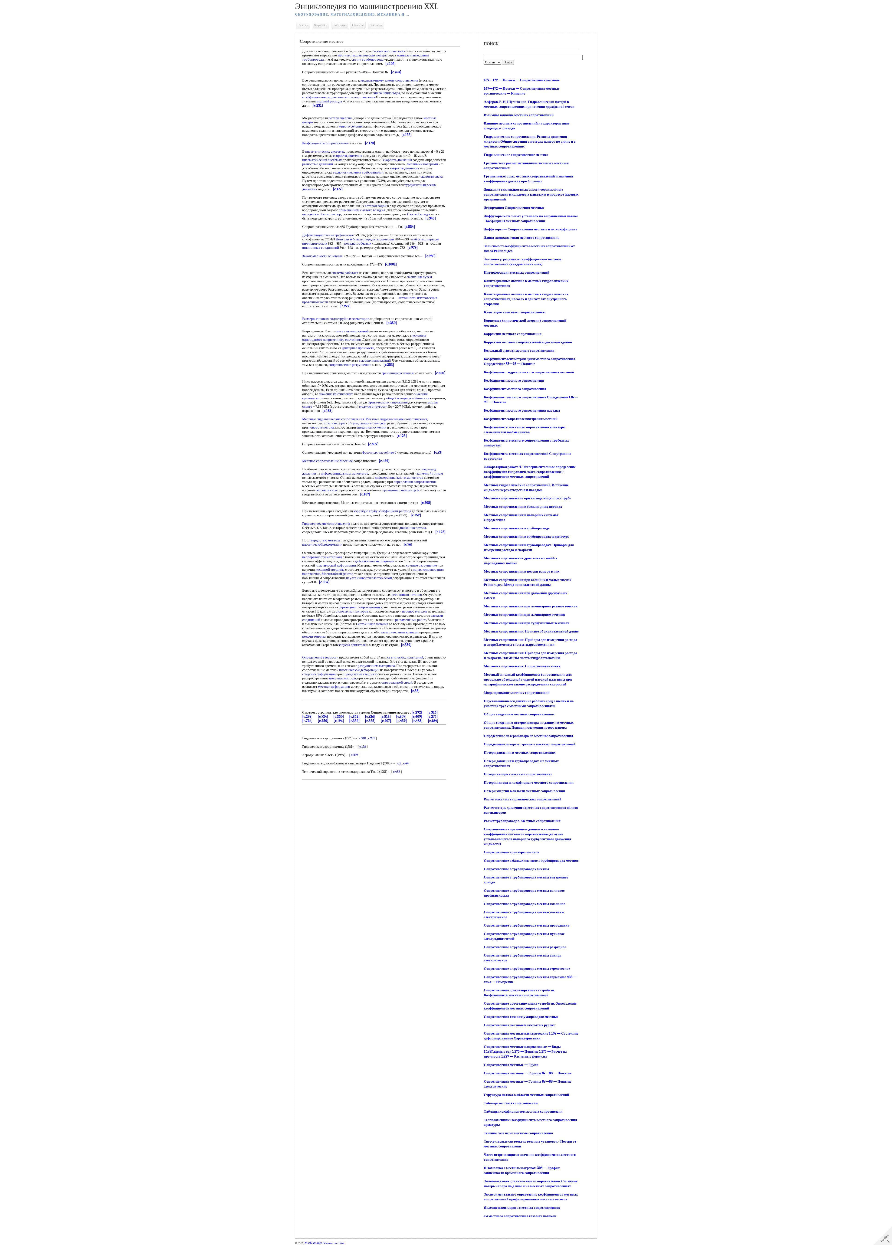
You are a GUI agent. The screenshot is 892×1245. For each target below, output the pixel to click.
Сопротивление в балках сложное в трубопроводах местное (531, 860)
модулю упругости (373, 406)
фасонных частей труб (379, 452)
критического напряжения (388, 402)
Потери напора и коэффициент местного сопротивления (529, 782)
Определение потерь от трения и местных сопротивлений (529, 744)
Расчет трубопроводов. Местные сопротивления (522, 821)
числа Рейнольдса (386, 93)
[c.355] (370, 721)
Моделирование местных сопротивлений (517, 693)
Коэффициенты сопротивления (325, 143)
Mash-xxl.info (313, 1243)
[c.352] (354, 716)
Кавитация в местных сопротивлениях (515, 312)
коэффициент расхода (394, 511)
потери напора (334, 423)
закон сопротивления (389, 51)
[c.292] (417, 712)
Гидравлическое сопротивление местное (516, 155)
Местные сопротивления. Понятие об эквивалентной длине (531, 631)
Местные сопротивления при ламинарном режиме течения (530, 606)
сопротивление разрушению (349, 365)
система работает (344, 273)
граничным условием (398, 373)
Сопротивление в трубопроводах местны (516, 869)
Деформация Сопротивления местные (514, 208)
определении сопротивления (415, 482)
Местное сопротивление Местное (327, 461)
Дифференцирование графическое (328, 235)
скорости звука (431, 176)
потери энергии (340, 118)
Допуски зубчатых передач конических (365, 239)
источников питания (406, 595)
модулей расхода (329, 101)
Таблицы (339, 25)
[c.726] (370, 716)
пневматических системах (325, 151)
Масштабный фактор (338, 574)
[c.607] (401, 716)
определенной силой (396, 682)
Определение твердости (320, 657)
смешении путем (419, 277)
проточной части (315, 302)
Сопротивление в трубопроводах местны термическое (527, 969)
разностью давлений (317, 164)
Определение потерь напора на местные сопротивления (528, 736)
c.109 (354, 755)
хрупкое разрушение (421, 565)
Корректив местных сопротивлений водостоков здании (528, 342)
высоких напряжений (375, 360)
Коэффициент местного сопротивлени (514, 380)
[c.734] (323, 716)
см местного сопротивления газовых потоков (520, 1216)
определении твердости (360, 674)
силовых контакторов (352, 611)
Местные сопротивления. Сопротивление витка (522, 666)
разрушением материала (376, 666)
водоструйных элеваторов (349, 319)
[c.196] (339, 721)
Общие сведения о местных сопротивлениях (519, 714)
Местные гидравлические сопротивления (333, 419)
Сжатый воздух (418, 214)
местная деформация (334, 687)
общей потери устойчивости (408, 398)
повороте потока (321, 427)
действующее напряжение (374, 561)
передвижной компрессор (321, 214)
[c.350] (338, 716)
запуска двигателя (352, 645)
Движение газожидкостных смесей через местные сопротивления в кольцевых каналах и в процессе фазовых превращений (531, 194)
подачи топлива (314, 636)
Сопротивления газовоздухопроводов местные (521, 1017)
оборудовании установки (367, 423)
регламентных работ (410, 620)
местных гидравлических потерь (362, 55)
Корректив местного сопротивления (512, 334)
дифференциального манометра (399, 477)
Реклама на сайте (334, 1243)
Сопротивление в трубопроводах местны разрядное (525, 947)
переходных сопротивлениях (360, 607)
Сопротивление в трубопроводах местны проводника (526, 925)
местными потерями (422, 164)
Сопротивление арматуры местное (511, 852)
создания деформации (319, 674)
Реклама (376, 25)
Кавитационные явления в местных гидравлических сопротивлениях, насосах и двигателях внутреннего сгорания (526, 299)
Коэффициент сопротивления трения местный (521, 419)
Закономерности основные (322, 256)
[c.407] (386, 721)
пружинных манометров (400, 490)
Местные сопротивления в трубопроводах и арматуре (526, 536)
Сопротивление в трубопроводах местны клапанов (524, 904)
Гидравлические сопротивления (326, 523)
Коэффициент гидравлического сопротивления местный (529, 372)
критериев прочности (358, 348)
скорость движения (397, 160)
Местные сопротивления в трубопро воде (517, 528)
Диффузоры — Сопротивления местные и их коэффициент (530, 229)
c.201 (362, 738)
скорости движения (347, 156)
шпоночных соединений (320, 248)
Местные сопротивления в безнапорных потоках (523, 507)
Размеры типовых (315, 319)
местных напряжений (352, 331)
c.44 (406, 763)
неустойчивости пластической (369, 578)
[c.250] (323, 721)
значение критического (336, 394)
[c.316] (432, 712)
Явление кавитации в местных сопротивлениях (522, 1208)
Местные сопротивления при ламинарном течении (524, 615)
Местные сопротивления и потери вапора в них (522, 571)
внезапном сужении (371, 427)
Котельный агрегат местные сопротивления (519, 350)
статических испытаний (405, 657)
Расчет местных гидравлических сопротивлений (522, 799)
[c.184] (433, 721)
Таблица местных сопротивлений (511, 1103)
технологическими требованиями (358, 172)
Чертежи (320, 25)
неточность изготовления (418, 298)
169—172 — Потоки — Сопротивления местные (522, 80)
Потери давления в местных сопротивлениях (520, 752)
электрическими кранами (400, 632)
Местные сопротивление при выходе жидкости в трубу (527, 498)
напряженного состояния (342, 339)
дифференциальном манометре (344, 473)
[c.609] (417, 716)
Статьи (303, 25)
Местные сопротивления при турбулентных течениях (526, 623)
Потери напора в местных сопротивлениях (518, 774)
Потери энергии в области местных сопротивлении (524, 791)
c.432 (396, 772)
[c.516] (385, 716)
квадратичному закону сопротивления (389, 80)
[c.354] (354, 721)
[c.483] (417, 721)
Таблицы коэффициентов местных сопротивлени (523, 1111)
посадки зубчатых (357, 243)
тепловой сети (326, 490)
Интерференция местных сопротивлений (516, 272)
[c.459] (401, 721)
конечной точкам (430, 473)
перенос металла (414, 611)
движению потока (412, 528)
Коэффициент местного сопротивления (515, 389)
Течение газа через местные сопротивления (518, 1133)
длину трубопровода (368, 59)
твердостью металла (324, 540)
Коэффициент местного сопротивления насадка (522, 410)
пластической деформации (322, 544)
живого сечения (351, 126)
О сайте (358, 25)
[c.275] (432, 716)
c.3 (399, 763)
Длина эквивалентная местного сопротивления (521, 238)
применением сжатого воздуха (362, 210)
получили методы (342, 678)
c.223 (371, 738)
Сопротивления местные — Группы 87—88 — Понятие (527, 1073)
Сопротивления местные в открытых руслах (519, 1025)
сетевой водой (376, 206)
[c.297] (307, 716)
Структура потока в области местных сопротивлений (526, 1095)
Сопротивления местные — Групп (511, 1065)
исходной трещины (329, 569)
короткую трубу (366, 511)
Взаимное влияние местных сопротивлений (519, 115)
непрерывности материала (322, 557)
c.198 (362, 746)
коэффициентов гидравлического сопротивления (338, 97)
